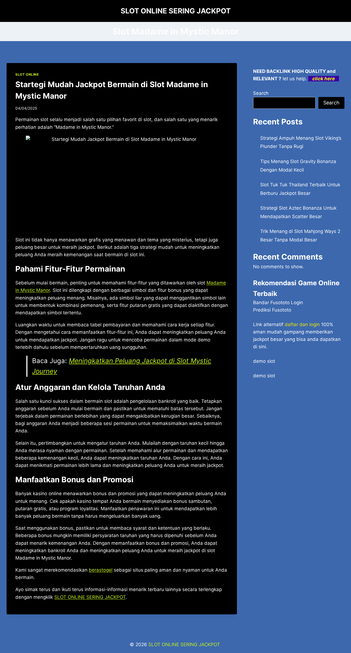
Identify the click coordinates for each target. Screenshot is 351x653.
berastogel (100, 570)
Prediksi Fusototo (272, 310)
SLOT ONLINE (27, 74)
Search (260, 93)
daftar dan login (302, 324)
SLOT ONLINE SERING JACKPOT (90, 597)
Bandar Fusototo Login (278, 302)
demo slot (264, 361)
